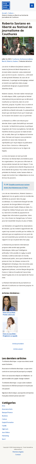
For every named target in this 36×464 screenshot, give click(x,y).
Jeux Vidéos (6, 432)
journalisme (29, 59)
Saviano (15, 61)
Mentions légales (18, 452)
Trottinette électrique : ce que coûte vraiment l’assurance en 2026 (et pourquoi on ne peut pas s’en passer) (17, 385)
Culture (4, 419)
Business (5, 416)
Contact (18, 454)
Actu (3, 406)
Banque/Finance (7, 412)
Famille (4, 426)
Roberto (9, 61)
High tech (5, 429)
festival (22, 59)
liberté (4, 61)
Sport (4, 439)
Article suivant (18, 349)
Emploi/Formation (8, 422)
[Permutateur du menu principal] (32, 5)
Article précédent (18, 344)
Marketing (5, 436)
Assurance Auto (7, 409)
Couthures (15, 59)
